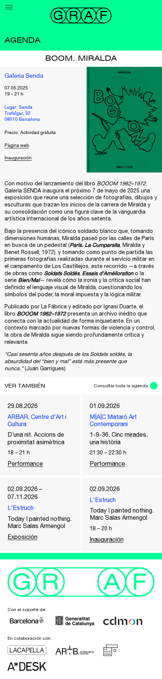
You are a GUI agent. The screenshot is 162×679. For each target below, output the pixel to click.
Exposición (22, 536)
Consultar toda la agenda (121, 385)
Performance (25, 463)
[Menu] (9, 7)
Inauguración (18, 158)
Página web (17, 145)
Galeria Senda (24, 76)
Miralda (137, 205)
